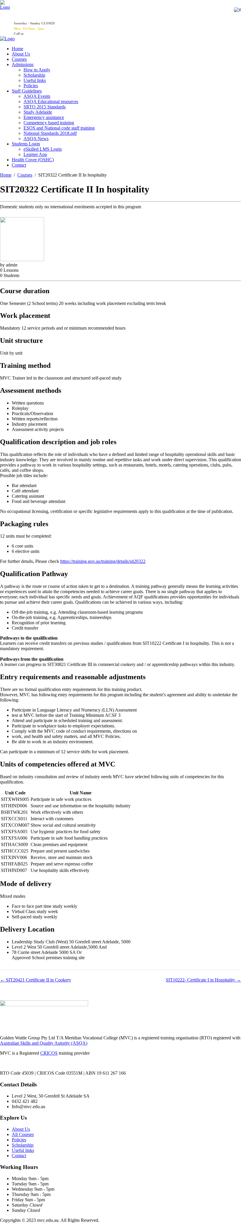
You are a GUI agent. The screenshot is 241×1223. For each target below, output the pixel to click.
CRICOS (49, 1053)
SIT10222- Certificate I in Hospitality (201, 979)
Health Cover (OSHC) (33, 159)
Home (17, 48)
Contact (19, 164)
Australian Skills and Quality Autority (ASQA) (43, 1043)
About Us (21, 53)
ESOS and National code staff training (59, 127)
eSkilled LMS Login (43, 149)
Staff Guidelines (27, 90)
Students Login (26, 143)
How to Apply (37, 69)
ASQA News (36, 138)
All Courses (23, 1134)
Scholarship (34, 75)
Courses (19, 59)
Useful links (35, 80)
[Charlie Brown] (22, 259)
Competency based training (49, 122)
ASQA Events (37, 96)
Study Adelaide (38, 112)
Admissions (23, 64)
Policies (31, 85)
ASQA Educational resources (51, 101)
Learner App (35, 154)
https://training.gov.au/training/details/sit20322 (102, 561)
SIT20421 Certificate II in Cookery (38, 979)
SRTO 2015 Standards (45, 106)
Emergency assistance (44, 117)
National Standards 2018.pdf (50, 133)
